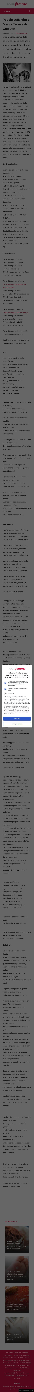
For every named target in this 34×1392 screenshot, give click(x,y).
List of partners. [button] (26, 703)
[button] (17, 693)
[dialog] (17, 696)
